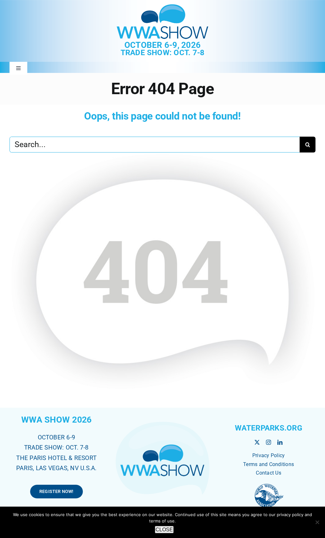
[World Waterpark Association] (268, 485)
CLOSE (164, 529)
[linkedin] (279, 442)
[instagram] (268, 442)
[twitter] (257, 442)
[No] (317, 522)
